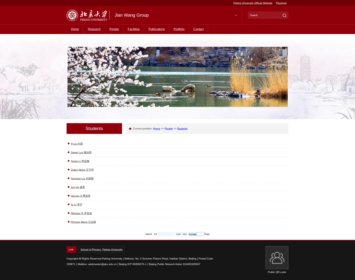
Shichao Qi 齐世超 (81, 213)
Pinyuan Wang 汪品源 (83, 221)
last (184, 234)
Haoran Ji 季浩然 (80, 195)
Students (182, 128)
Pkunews (281, 2)
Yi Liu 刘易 (77, 143)
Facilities (134, 29)
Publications (156, 29)
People (114, 29)
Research (94, 29)
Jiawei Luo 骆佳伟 (81, 152)
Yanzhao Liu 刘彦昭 (82, 178)
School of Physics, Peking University (101, 249)
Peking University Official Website (252, 2)
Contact (198, 29)
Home (75, 29)
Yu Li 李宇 (76, 204)
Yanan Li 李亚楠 (80, 161)
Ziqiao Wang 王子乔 (82, 169)
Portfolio (179, 29)
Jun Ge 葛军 (78, 187)
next (178, 234)
